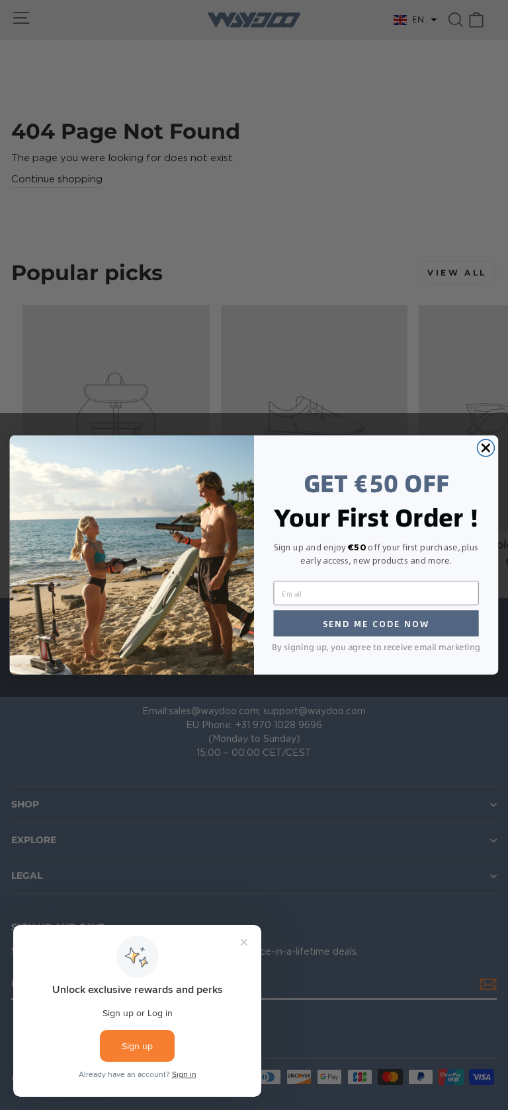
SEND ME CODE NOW (376, 623)
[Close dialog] (485, 448)
